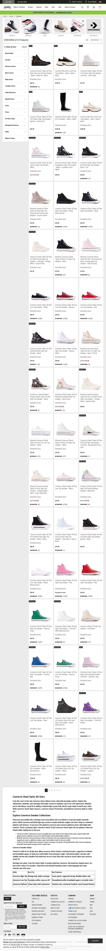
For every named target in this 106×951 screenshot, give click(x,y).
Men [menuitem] (46, 7)
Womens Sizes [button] (10, 66)
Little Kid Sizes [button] (10, 92)
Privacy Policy (73, 905)
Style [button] (7, 132)
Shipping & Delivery (38, 911)
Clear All (24, 47)
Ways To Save (55, 908)
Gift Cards (54, 914)
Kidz (91, 908)
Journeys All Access (58, 902)
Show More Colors (35, 79)
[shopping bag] (100, 7)
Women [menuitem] (39, 7)
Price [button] (7, 112)
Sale (91, 911)
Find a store (8, 923)
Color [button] (7, 105)
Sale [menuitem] (59, 7)
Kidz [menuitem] (53, 7)
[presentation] (19, 7)
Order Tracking (77, 2)
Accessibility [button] (92, 2)
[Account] (94, 7)
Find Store (21, 927)
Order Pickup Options (39, 914)
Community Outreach (75, 902)
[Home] (7, 7)
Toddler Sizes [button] (10, 86)
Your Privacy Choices (79, 908)
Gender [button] (8, 60)
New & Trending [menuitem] (19, 7)
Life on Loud (54, 899)
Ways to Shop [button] (10, 138)
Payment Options (37, 917)
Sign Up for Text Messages (13, 903)
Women (92, 902)
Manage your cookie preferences (14, 942)
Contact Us (35, 899)
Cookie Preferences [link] (74, 932)
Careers (71, 899)
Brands (92, 899)
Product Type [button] (10, 118)
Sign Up (7, 898)
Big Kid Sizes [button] (9, 99)
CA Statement (72, 917)
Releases (93, 914)
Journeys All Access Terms (77, 920)
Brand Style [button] (9, 53)
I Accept (95, 941)
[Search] (82, 7)
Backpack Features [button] (12, 125)
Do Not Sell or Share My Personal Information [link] (76, 928)
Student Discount (56, 911)
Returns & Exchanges (39, 908)
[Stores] (88, 7)
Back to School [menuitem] (70, 7)
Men (91, 905)
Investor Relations (74, 923)
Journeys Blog (55, 905)
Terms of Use (72, 911)
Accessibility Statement (76, 914)
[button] (100, 2)
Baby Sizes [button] (9, 79)
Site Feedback (36, 920)
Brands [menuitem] (30, 7)
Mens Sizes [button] (9, 73)
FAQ (33, 902)
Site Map (34, 923)
